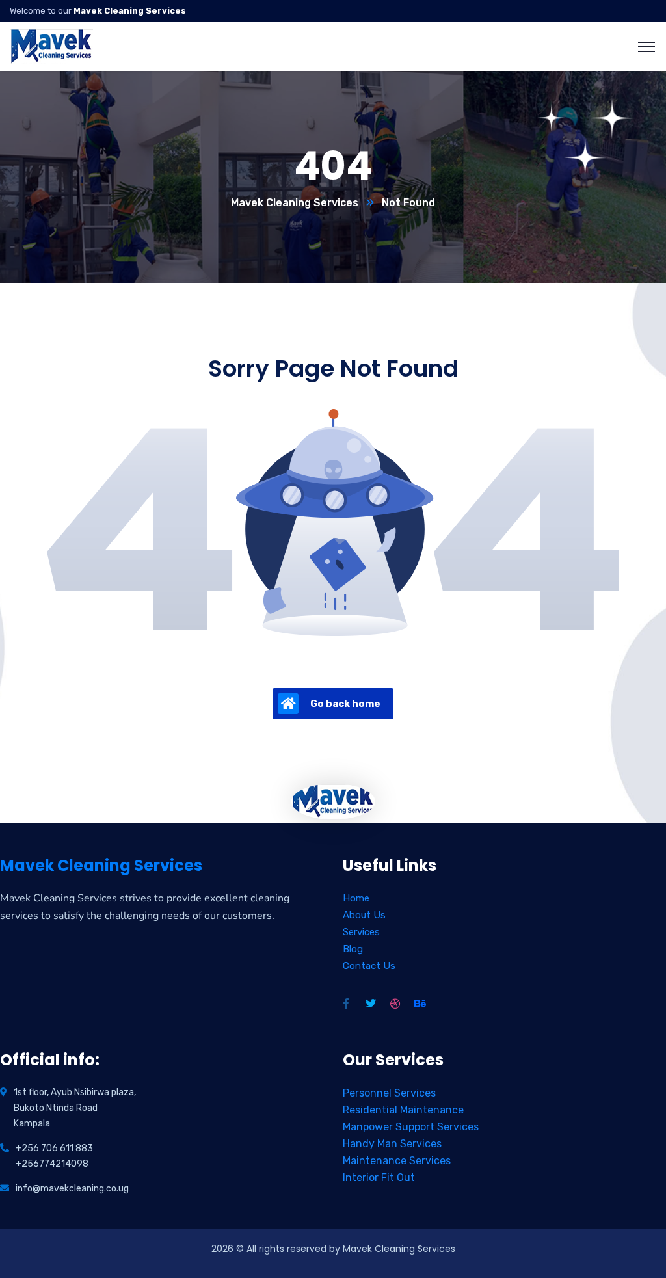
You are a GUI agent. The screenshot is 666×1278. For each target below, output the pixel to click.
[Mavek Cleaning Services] (52, 46)
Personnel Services (389, 1093)
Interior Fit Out (379, 1177)
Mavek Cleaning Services (294, 202)
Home (356, 898)
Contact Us (369, 966)
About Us (364, 915)
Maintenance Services (397, 1160)
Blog (353, 949)
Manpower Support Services (411, 1127)
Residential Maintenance (403, 1110)
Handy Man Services (392, 1144)
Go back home (345, 704)
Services (361, 932)
